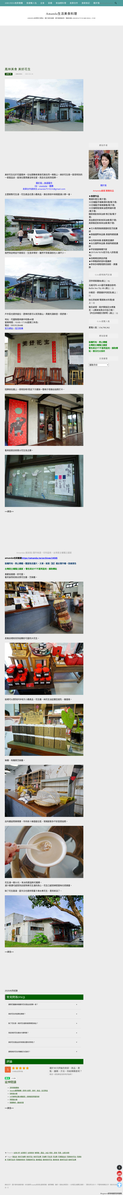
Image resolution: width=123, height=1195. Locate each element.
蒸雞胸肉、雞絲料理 (17, 1102)
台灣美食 (31, 1153)
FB (36, 186)
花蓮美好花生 (71, 1157)
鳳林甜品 (39, 1160)
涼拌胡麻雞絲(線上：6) (99, 281)
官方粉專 (19, 328)
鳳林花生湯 (64, 1160)
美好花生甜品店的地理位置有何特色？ (21, 1042)
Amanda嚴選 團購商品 (103, 190)
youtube (43, 186)
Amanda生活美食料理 (61, 13)
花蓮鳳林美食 (20, 1160)
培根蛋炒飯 (13, 1093)
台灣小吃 (8, 74)
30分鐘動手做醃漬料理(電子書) (103, 202)
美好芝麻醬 (22, 1157)
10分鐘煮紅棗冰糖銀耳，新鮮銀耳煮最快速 (24, 1096)
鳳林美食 (56, 1160)
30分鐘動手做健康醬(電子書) (102, 205)
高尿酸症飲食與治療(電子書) (101, 223)
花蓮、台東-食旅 (63, 1153)
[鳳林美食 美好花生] (44, 105)
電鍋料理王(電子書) (97, 199)
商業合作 (74, 3)
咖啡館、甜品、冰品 (42, 1153)
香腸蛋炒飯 (13, 1099)
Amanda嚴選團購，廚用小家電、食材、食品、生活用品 (29, 1090)
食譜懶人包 (31, 3)
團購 (51, 186)
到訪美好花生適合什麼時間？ (18, 1033)
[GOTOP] (119, 1185)
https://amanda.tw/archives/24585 (40, 558)
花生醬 (55, 1157)
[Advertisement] (61, 42)
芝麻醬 (44, 1157)
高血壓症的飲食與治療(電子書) (103, 220)
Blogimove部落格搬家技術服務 (111, 1193)
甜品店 (14, 1157)
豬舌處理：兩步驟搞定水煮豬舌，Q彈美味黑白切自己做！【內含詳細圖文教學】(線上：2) (103, 310)
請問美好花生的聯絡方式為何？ (19, 1052)
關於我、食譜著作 (44, 183)
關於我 (96, 3)
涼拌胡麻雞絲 (14, 1087)
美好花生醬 (37, 1157)
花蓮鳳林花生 (30, 1160)
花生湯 (49, 1157)
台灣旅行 (24, 1153)
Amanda (18, 74)
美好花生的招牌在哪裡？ (17, 1014)
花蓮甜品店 (62, 1157)
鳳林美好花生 (47, 1160)
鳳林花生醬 (72, 1160)
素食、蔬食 (53, 1153)
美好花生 (29, 1157)
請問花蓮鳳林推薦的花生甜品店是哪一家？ (23, 1004)
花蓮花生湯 (11, 1160)
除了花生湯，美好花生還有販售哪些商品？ (23, 1023)
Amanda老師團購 (14, 3)
